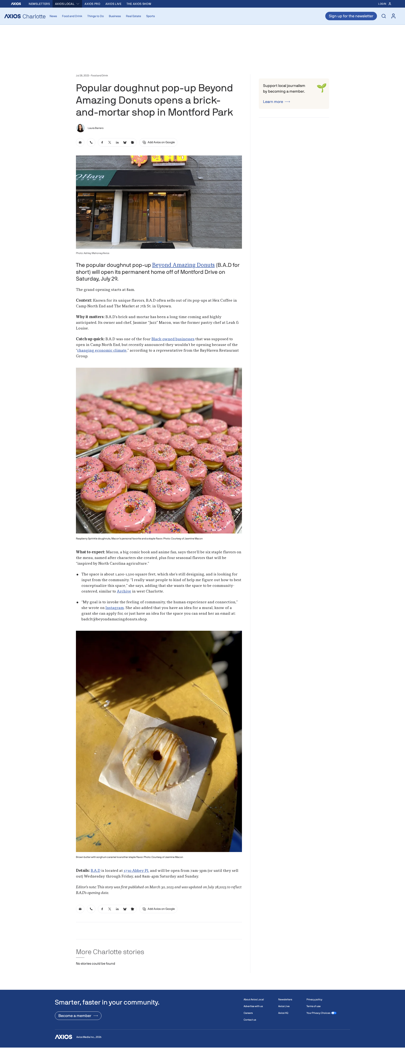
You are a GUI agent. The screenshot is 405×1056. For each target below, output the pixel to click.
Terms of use (313, 1006)
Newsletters (39, 3)
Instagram (114, 608)
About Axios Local (254, 999)
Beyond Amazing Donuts (183, 265)
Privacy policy (314, 999)
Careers (248, 1013)
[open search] (383, 16)
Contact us (250, 1019)
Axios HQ (283, 1013)
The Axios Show (139, 3)
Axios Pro (92, 3)
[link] (80, 142)
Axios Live (113, 3)
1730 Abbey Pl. (136, 871)
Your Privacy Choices (318, 1013)
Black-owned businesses (172, 339)
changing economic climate (102, 350)
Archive (124, 591)
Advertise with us (253, 1006)
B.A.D (95, 871)
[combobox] (67, 4)
